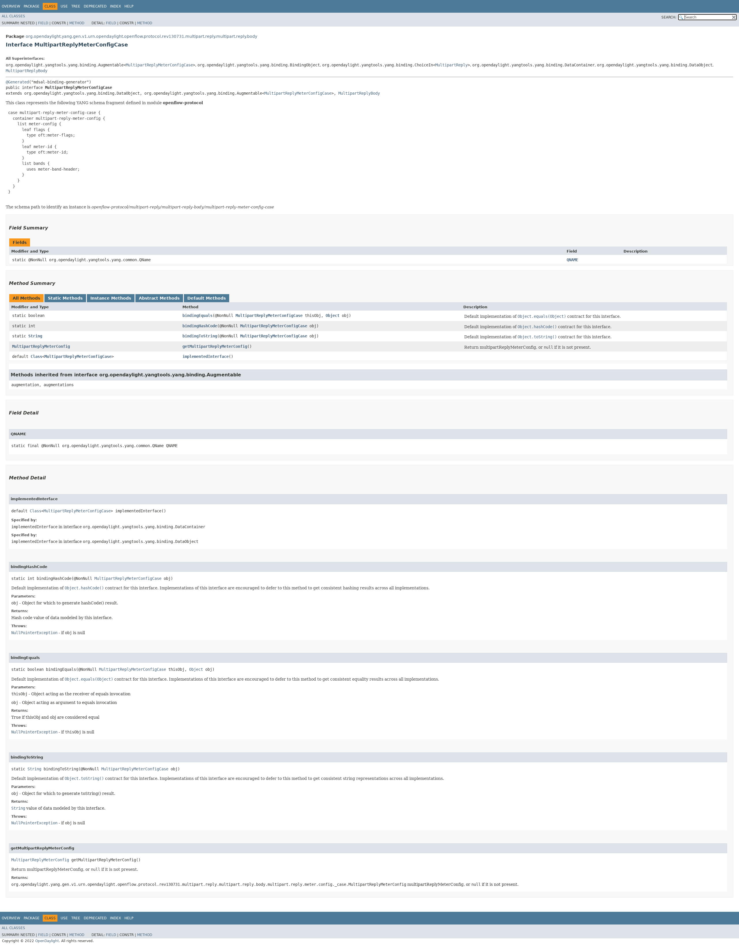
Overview (11, 6)
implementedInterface (205, 356)
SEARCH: (668, 17)
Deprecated (95, 6)
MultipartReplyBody (26, 70)
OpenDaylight (47, 941)
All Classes (13, 16)
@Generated (17, 82)
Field (43, 23)
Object (332, 315)
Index (115, 6)
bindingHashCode (199, 326)
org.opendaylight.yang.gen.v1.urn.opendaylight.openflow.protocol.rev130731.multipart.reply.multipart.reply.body (141, 36)
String (35, 336)
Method (76, 23)
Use (64, 6)
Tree (75, 6)
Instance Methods (110, 298)
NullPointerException (34, 632)
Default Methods (206, 298)
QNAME (572, 259)
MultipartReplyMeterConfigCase (159, 65)
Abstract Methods (159, 298)
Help (128, 6)
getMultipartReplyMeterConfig (214, 346)
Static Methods (65, 298)
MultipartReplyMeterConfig (41, 346)
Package (32, 6)
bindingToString (199, 336)
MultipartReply (451, 65)
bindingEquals (197, 315)
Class (36, 356)
